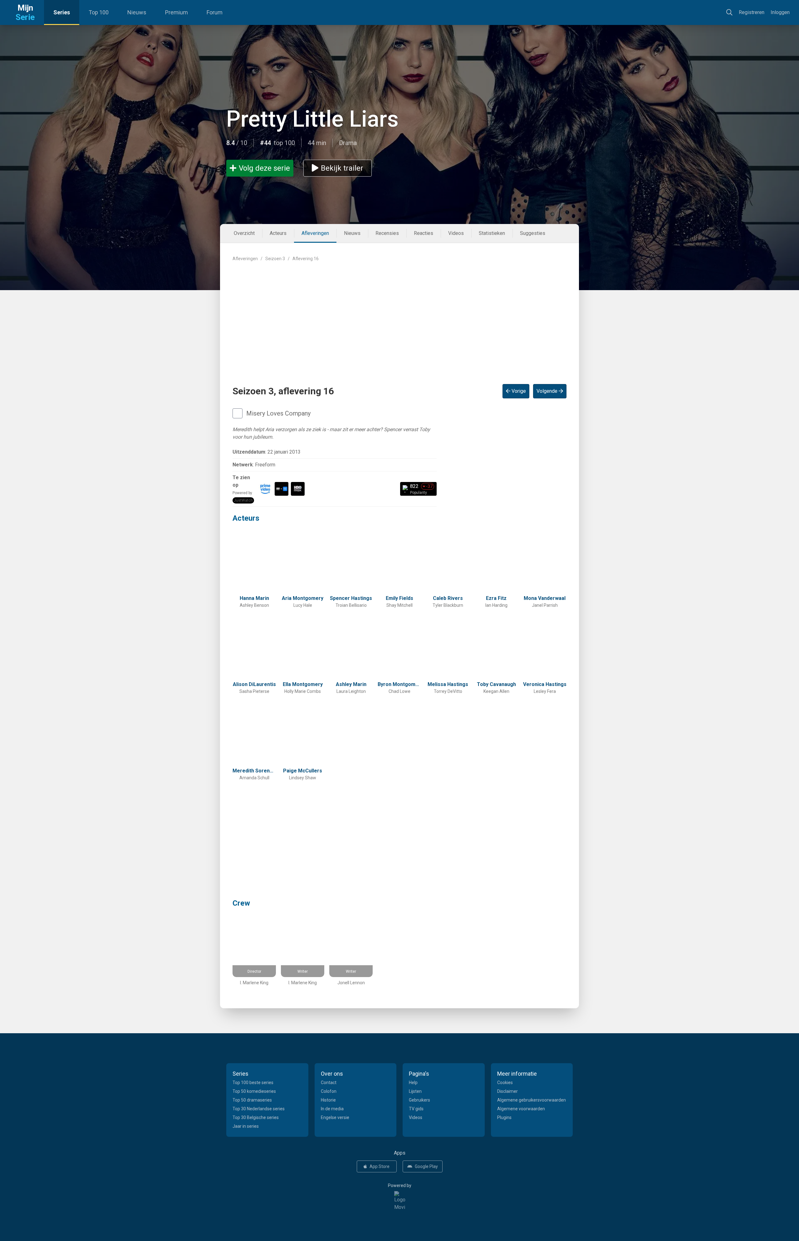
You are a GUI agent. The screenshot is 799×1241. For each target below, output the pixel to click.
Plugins (504, 1117)
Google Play (426, 1166)
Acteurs (278, 233)
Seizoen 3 (275, 258)
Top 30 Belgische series (256, 1117)
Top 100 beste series (253, 1082)
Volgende (548, 391)
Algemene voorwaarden (521, 1108)
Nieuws (136, 12)
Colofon (328, 1091)
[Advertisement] (399, 318)
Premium (176, 12)
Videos (456, 233)
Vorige (518, 391)
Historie (328, 1099)
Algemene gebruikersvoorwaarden (531, 1099)
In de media (332, 1108)
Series (61, 12)
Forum (215, 12)
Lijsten (415, 1091)
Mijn (25, 12)
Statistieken (492, 233)
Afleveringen (315, 233)
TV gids (416, 1108)
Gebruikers (419, 1099)
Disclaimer (507, 1091)
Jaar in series (246, 1126)
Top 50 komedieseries (254, 1091)
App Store (380, 1166)
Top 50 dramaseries (252, 1099)
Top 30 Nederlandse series (259, 1108)
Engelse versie (335, 1117)
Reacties (423, 233)
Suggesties (532, 233)
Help (413, 1082)
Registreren (751, 12)
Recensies (387, 233)
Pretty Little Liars (312, 119)
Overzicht (244, 233)
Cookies (505, 1082)
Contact (328, 1082)
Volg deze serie (264, 168)
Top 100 (99, 12)
